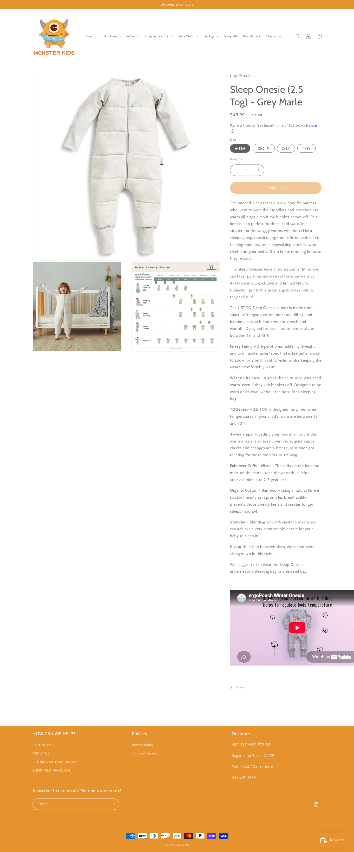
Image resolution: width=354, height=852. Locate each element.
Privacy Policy (142, 745)
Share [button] (240, 688)
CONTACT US (43, 745)
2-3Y (286, 148)
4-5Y (306, 148)
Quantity (236, 159)
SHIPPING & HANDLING (51, 770)
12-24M (264, 148)
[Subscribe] (113, 804)
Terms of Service (144, 753)
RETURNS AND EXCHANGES (55, 762)
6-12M (240, 148)
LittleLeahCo (182, 844)
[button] (90, 36)
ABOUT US (41, 753)
